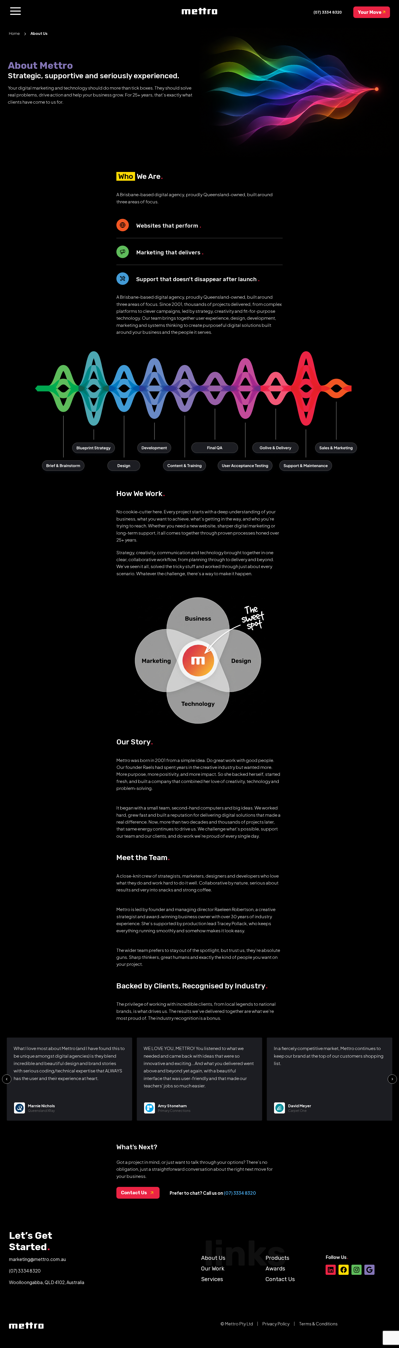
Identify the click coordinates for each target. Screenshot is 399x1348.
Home (14, 33)
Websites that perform (168, 226)
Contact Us (280, 1279)
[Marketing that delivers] (122, 252)
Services (212, 1279)
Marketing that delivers (169, 252)
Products (277, 1258)
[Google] (369, 1270)
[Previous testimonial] (6, 1079)
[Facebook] (344, 1270)
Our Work (212, 1268)
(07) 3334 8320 (240, 1193)
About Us (213, 1258)
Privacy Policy (276, 1323)
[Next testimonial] (392, 1079)
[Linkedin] (331, 1270)
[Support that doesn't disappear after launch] (122, 278)
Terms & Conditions (318, 1323)
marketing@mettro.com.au (37, 1259)
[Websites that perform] (122, 225)
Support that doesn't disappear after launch (197, 279)
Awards (275, 1268)
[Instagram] (356, 1270)
